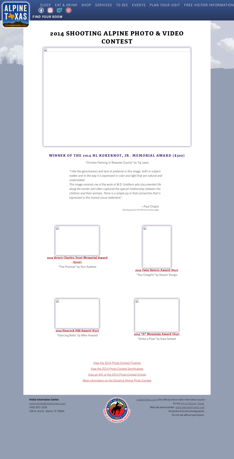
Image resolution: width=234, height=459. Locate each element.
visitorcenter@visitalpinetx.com (47, 403)
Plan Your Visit (165, 5)
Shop (86, 5)
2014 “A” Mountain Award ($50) (157, 334)
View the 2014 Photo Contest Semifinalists (117, 368)
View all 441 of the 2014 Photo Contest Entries (117, 374)
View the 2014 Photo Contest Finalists (117, 362)
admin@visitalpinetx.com (190, 407)
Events (139, 5)
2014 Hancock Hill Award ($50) (77, 331)
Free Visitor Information (209, 5)
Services (103, 5)
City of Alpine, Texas (192, 403)
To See (122, 5)
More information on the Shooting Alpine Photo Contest (117, 380)
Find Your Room (48, 16)
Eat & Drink (66, 5)
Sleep (45, 5)
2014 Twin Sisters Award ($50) (156, 270)
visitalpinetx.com (146, 399)
